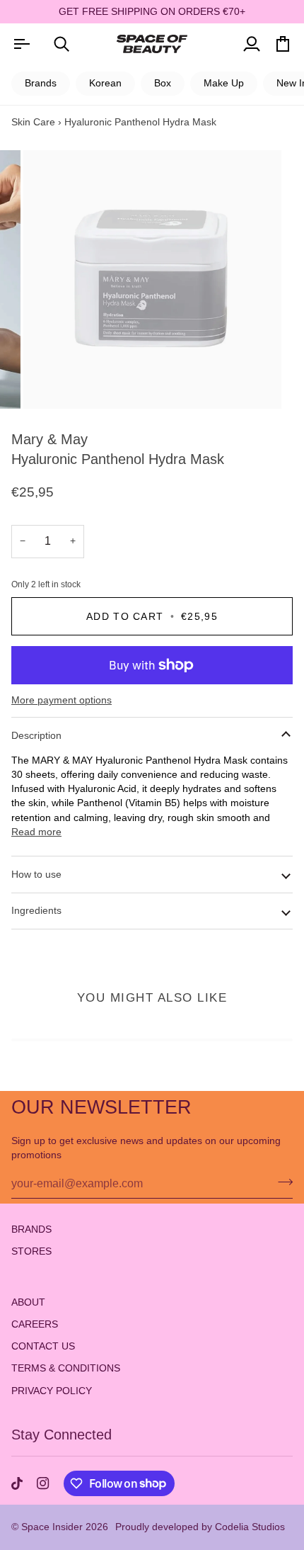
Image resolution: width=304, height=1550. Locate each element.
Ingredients (36, 910)
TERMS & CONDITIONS (65, 1368)
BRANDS (31, 1229)
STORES (31, 1251)
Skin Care (33, 122)
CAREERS (34, 1324)
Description (36, 735)
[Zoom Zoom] (152, 279)
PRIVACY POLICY (51, 1391)
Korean (105, 83)
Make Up (224, 83)
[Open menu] (21, 43)
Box (162, 83)
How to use (36, 874)
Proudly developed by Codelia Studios (200, 1526)
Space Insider (52, 1526)
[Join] (281, 1181)
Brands (41, 83)
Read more (36, 832)
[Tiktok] (17, 1483)
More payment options (61, 700)
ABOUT (28, 1302)
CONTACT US (43, 1346)
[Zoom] (49, 382)
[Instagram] (43, 1483)
